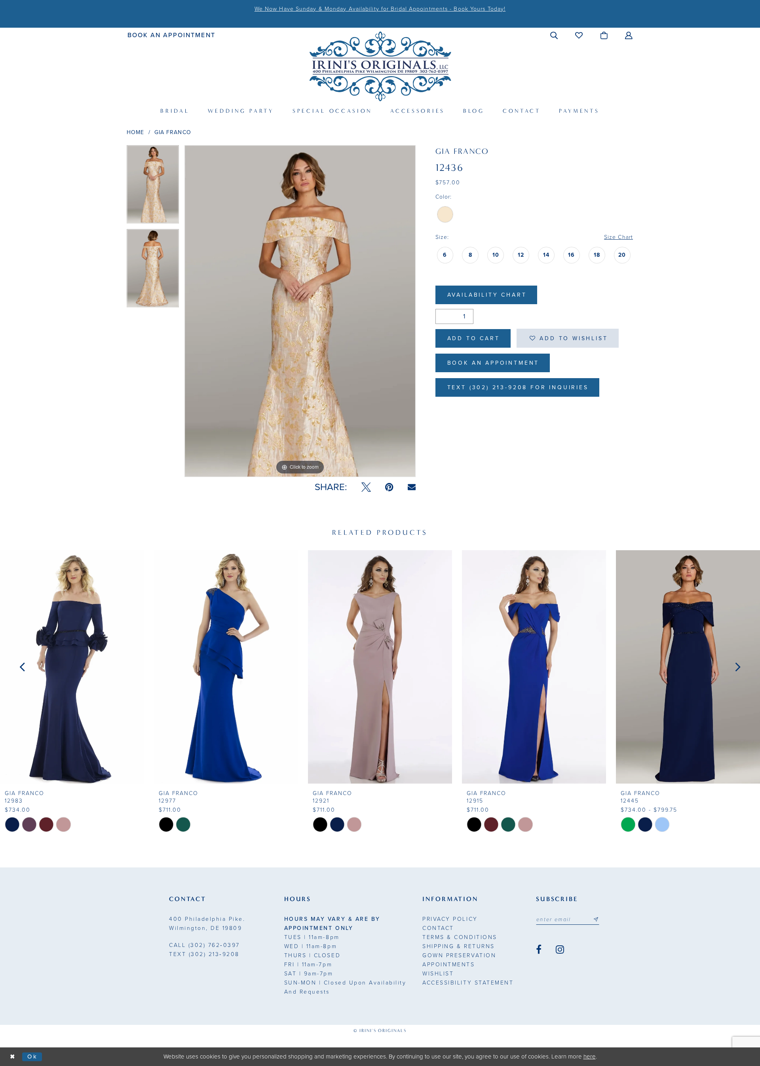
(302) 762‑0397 (204, 945)
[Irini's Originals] (380, 66)
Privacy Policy (449, 919)
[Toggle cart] (604, 35)
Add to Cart (473, 338)
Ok (32, 1056)
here (589, 1056)
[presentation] (72, 667)
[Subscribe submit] (595, 920)
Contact (438, 928)
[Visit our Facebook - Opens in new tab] (539, 949)
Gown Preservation (459, 955)
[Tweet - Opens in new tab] (366, 487)
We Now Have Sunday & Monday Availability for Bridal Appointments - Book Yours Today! (380, 9)
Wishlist (438, 973)
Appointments (448, 964)
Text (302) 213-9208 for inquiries (518, 387)
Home (135, 132)
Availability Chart (487, 295)
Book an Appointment (493, 363)
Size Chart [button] (618, 237)
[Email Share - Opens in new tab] (412, 487)
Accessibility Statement (467, 982)
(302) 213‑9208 (204, 954)
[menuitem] (171, 35)
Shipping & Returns (458, 946)
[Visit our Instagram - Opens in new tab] (560, 949)
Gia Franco (172, 132)
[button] (554, 35)
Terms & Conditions (459, 937)
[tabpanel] (153, 187)
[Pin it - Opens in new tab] (389, 487)
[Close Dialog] (13, 1057)
